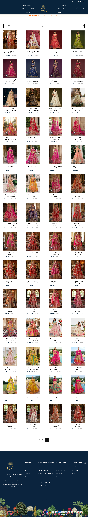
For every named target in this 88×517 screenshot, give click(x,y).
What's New (59, 467)
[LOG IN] (80, 8)
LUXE (32, 9)
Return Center (42, 467)
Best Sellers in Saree (62, 470)
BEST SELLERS (28, 5)
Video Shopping (75, 467)
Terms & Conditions (44, 482)
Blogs (72, 477)
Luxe (57, 477)
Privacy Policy (42, 479)
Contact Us (28, 473)
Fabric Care (74, 470)
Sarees (25, 9)
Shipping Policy (43, 470)
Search (27, 467)
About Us (27, 470)
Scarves (61, 12)
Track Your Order (43, 485)
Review (73, 473)
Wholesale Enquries (30, 477)
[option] (44, 16)
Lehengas (62, 5)
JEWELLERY (62, 9)
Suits (28, 12)
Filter (9, 26)
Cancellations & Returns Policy (45, 475)
